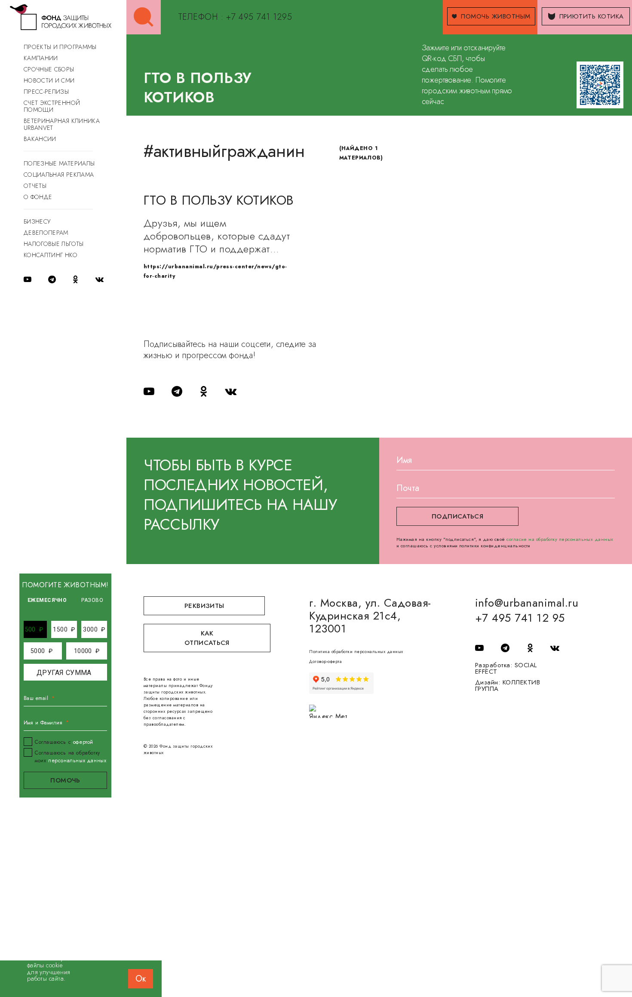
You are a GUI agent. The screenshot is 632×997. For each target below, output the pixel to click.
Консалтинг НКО (50, 255)
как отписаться (207, 638)
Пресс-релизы (46, 91)
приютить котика (591, 16)
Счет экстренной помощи (52, 106)
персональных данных (77, 760)
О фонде (38, 197)
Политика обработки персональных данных (356, 651)
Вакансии (40, 139)
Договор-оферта (325, 661)
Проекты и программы (60, 47)
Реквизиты (204, 605)
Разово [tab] (92, 600)
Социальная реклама (59, 174)
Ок (140, 978)
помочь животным (495, 16)
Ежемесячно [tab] (47, 600)
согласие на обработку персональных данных (560, 539)
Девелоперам (46, 232)
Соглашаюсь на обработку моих (70, 756)
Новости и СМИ (49, 80)
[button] (34, 629)
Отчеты (35, 185)
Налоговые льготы (54, 243)
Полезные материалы (59, 163)
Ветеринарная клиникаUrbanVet (62, 124)
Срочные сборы (49, 69)
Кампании (41, 58)
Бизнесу (37, 221)
